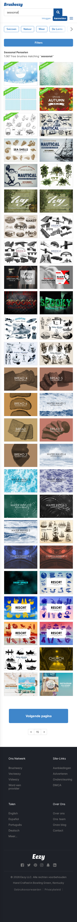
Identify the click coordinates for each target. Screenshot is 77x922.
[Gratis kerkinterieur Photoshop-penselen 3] (21, 557)
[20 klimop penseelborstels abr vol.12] (56, 201)
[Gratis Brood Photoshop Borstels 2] (56, 430)
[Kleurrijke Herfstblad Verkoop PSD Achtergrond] (56, 99)
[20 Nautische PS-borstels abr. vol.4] (56, 150)
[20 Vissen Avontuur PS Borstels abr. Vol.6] (56, 353)
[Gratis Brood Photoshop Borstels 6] (21, 404)
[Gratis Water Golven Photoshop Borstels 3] (21, 531)
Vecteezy (14, 773)
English (13, 813)
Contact (58, 830)
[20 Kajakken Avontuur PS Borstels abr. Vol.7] (21, 328)
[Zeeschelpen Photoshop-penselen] (21, 150)
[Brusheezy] (13, 5)
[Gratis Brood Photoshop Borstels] (21, 430)
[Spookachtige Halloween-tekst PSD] (21, 302)
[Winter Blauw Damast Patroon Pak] (21, 99)
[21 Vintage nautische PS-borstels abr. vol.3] (56, 124)
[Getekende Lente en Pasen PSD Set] (21, 124)
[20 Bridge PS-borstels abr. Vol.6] (56, 252)
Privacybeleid (53, 889)
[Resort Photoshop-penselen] (56, 582)
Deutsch (13, 830)
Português (15, 824)
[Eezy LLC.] (38, 857)
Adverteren (60, 773)
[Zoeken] (58, 12)
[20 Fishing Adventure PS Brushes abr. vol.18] (21, 659)
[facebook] (22, 865)
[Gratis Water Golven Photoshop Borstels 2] (56, 404)
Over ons (59, 813)
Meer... (12, 836)
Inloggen (46, 18)
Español (13, 819)
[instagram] (41, 865)
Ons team (59, 819)
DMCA (57, 785)
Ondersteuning (62, 779)
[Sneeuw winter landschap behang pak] (56, 74)
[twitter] (29, 865)
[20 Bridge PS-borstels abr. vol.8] (21, 252)
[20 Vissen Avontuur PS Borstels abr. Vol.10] (56, 328)
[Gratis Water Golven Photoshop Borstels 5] (21, 481)
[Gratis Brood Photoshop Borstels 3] (21, 455)
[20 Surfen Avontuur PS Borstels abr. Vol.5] (21, 353)
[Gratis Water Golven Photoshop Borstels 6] (56, 481)
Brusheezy (15, 768)
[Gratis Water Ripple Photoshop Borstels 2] (21, 506)
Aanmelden (60, 18)
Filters (38, 42)
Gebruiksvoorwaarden (27, 889)
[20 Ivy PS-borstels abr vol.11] (56, 175)
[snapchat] (48, 865)
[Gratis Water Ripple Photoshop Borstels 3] (56, 506)
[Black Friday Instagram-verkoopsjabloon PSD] (21, 277)
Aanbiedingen (62, 768)
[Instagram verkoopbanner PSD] (21, 684)
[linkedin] (54, 865)
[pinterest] (35, 865)
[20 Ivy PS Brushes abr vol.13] (21, 201)
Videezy (13, 779)
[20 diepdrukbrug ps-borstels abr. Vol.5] (21, 226)
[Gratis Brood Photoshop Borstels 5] (56, 379)
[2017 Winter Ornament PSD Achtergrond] (21, 74)
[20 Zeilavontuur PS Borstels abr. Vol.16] (56, 531)
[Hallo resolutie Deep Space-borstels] (21, 582)
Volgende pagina (39, 716)
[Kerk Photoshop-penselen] (56, 659)
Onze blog (59, 824)
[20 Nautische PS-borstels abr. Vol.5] (21, 175)
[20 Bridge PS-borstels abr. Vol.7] (56, 226)
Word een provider (14, 786)
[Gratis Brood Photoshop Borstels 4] (21, 379)
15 (37, 731)
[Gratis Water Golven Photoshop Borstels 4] (56, 455)
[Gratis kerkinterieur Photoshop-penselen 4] (56, 557)
